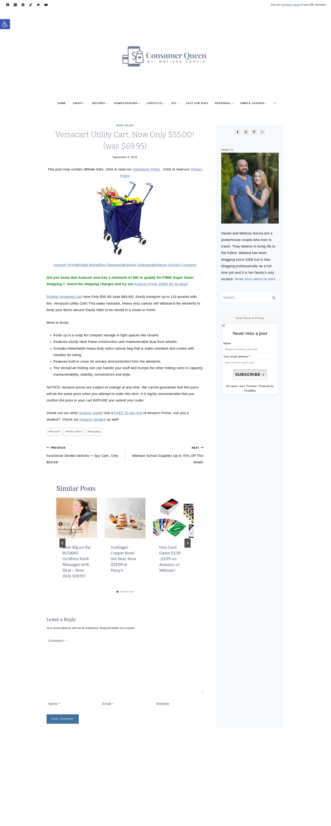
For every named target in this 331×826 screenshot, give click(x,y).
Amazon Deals (90, 413)
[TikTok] (31, 5)
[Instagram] (15, 5)
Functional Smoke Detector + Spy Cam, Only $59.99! (82, 455)
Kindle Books (88, 265)
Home (62, 103)
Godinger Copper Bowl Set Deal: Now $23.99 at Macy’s (123, 559)
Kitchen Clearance (138, 265)
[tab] (117, 592)
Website (162, 704)
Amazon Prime (65, 265)
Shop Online (125, 125)
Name (54, 704)
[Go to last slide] (62, 543)
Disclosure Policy (147, 169)
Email (108, 704)
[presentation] (76, 518)
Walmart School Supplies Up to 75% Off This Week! (167, 455)
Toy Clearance (111, 265)
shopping (94, 431)
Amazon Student (92, 419)
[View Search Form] (274, 103)
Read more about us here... (257, 279)
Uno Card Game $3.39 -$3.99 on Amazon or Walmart (170, 559)
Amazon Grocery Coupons (175, 265)
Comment (57, 641)
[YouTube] (46, 5)
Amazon (54, 431)
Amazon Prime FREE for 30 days (160, 284)
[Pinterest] (23, 5)
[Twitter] (38, 5)
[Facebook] (8, 5)
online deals (74, 431)
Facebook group (290, 4)
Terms (248, 318)
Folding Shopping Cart (64, 297)
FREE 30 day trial (128, 413)
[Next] (187, 543)
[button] (5, 24)
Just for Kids (197, 103)
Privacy (259, 318)
